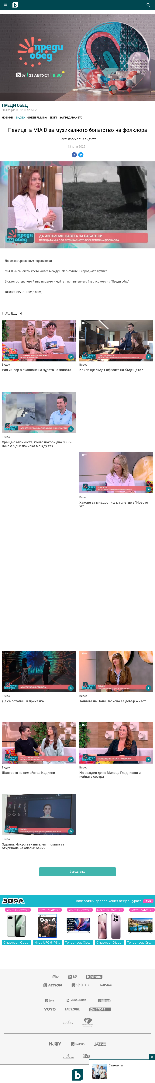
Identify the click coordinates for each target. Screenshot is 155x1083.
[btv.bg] (56, 977)
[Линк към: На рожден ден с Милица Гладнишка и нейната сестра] (116, 756)
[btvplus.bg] (50, 1000)
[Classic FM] (69, 1056)
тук (148, 901)
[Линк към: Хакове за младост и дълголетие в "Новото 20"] (116, 486)
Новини (7, 117)
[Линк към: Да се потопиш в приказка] (39, 685)
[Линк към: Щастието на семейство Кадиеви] (39, 756)
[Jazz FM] (100, 1044)
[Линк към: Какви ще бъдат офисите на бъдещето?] (116, 354)
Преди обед (15, 105)
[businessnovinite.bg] (104, 1000)
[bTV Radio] (77, 1044)
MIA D (20, 292)
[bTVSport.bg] (100, 1009)
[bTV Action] (53, 985)
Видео (20, 117)
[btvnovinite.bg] (76, 1000)
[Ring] (105, 985)
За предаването (70, 117)
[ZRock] (88, 1056)
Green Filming (37, 117)
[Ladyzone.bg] (72, 1009)
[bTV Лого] (77, 1075)
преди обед (34, 292)
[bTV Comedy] (72, 977)
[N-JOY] (55, 1044)
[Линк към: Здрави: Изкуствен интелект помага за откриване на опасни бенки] (39, 828)
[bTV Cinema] (94, 977)
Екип (53, 117)
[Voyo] (50, 1009)
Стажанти (116, 1065)
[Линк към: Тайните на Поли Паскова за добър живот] (116, 685)
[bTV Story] (81, 985)
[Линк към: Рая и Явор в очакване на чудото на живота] (39, 354)
